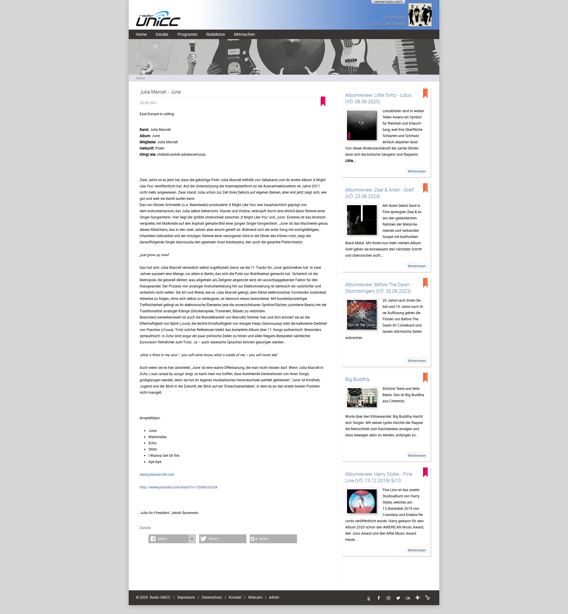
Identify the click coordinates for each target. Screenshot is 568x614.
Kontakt (235, 597)
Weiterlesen (417, 171)
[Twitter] (398, 598)
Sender (162, 34)
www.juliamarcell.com (157, 474)
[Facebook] (378, 598)
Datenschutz (212, 597)
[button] (172, 538)
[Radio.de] (427, 598)
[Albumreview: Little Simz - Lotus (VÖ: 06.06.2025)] (362, 125)
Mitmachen (244, 34)
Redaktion (215, 34)
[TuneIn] (417, 598)
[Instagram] (388, 598)
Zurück (145, 527)
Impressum (186, 597)
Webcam (255, 597)
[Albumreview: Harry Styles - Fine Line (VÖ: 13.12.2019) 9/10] (362, 502)
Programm (187, 34)
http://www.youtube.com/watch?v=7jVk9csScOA (178, 487)
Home (141, 34)
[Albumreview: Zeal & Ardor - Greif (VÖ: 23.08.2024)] (362, 220)
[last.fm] (408, 598)
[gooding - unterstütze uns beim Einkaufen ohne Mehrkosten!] (368, 599)
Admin (274, 597)
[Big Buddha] (362, 397)
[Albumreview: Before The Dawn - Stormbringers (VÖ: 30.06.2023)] (362, 315)
